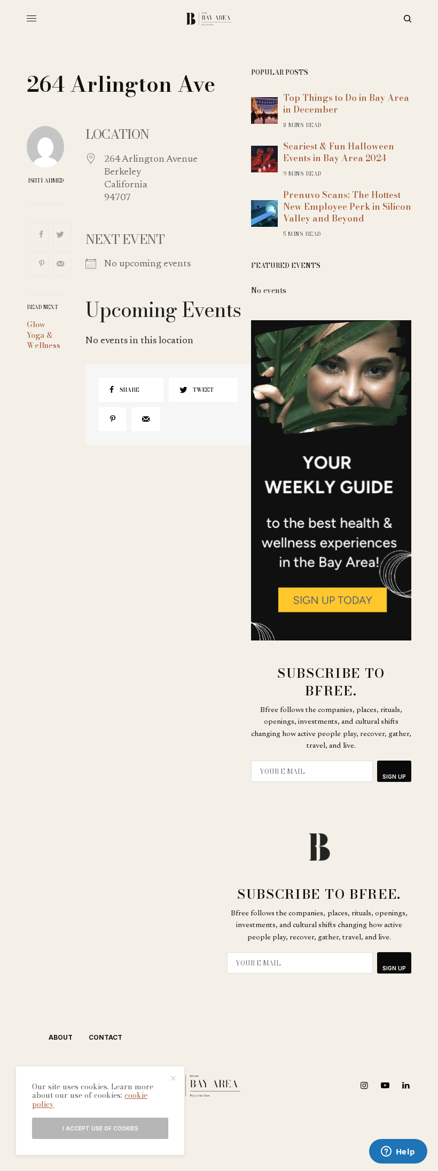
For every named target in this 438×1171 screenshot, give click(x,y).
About (61, 1037)
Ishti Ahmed (46, 181)
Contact (105, 1037)
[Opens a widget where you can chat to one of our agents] (398, 1152)
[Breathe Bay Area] (219, 19)
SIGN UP (394, 776)
